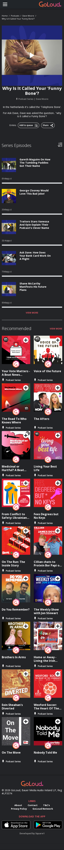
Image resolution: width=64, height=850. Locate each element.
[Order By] (60, 144)
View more (32, 313)
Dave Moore (28, 15)
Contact (33, 805)
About (18, 805)
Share (46, 124)
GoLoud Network (43, 808)
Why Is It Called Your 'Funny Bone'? (18, 18)
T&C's (46, 805)
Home (5, 15)
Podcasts (15, 15)
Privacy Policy (19, 808)
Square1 (40, 833)
